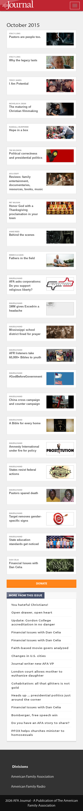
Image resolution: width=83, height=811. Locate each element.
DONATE (41, 583)
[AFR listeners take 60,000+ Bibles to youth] (60, 355)
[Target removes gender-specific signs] (60, 518)
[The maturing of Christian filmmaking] (60, 109)
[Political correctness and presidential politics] (60, 155)
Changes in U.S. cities (28, 656)
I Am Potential (19, 83)
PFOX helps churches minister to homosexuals (37, 733)
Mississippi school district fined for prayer (25, 332)
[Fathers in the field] (60, 260)
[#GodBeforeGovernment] (60, 378)
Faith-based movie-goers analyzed (39, 648)
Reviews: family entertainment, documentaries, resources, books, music (26, 183)
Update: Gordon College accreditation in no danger (33, 622)
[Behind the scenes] (60, 237)
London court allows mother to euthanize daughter (36, 673)
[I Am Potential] (60, 85)
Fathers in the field (22, 258)
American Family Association (32, 776)
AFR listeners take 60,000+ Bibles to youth (25, 355)
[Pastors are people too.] (60, 39)
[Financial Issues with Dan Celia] (60, 565)
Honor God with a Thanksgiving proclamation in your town (23, 212)
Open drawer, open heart (31, 612)
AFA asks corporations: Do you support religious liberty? (25, 285)
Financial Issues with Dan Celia (23, 565)
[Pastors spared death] (60, 495)
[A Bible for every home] (60, 425)
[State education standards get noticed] (60, 542)
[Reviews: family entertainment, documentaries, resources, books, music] (60, 179)
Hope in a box (18, 130)
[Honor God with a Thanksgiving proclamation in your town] (60, 208)
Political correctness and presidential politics (25, 155)
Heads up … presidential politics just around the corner (41, 697)
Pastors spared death (23, 493)
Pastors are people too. (25, 37)
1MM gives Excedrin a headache (24, 308)
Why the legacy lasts (23, 60)
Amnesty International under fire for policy (24, 448)
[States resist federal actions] (60, 472)
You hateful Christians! (29, 604)
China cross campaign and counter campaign (24, 402)
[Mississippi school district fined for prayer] (60, 332)
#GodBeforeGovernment (25, 376)
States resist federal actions (22, 472)
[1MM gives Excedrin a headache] (60, 308)
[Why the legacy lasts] (60, 62)
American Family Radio (28, 786)
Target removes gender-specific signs (25, 518)
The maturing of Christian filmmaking (23, 109)
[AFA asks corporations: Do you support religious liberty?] (60, 283)
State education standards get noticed (24, 542)
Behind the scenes (21, 234)
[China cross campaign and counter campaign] (60, 402)
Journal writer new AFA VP (32, 663)
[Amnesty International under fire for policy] (60, 448)
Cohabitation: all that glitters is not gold (40, 685)
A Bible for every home (25, 423)
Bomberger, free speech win (34, 715)
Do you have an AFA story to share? (40, 723)
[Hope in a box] (60, 132)
